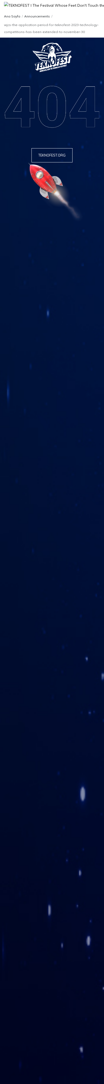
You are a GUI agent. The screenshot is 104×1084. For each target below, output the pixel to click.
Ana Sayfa (12, 16)
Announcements (37, 16)
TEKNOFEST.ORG (52, 155)
